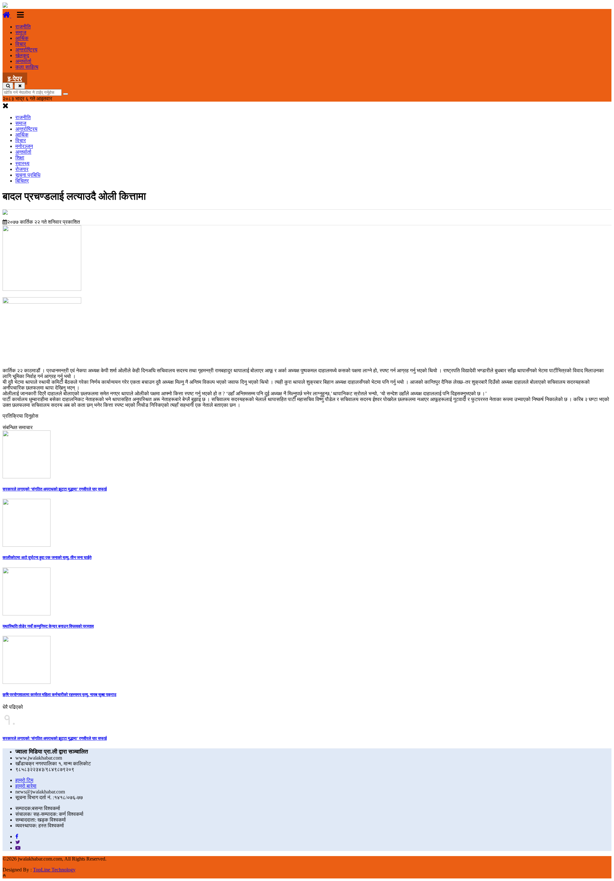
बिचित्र (22, 180)
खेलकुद (22, 55)
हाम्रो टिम (24, 780)
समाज (20, 32)
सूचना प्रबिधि (27, 175)
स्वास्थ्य (22, 163)
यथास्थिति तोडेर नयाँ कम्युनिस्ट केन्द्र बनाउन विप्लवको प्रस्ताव (48, 626)
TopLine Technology (54, 869)
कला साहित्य (26, 67)
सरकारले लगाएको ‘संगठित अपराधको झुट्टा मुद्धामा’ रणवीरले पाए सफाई (55, 489)
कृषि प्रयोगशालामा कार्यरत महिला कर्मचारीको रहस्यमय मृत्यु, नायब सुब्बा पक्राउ (59, 694)
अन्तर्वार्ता (23, 61)
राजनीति (23, 26)
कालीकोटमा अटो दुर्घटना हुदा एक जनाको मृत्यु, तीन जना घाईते (47, 557)
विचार (20, 44)
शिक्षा (19, 157)
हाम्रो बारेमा (25, 786)
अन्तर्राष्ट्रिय (26, 49)
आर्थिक (21, 38)
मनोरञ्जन (24, 146)
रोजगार (21, 169)
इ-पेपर (15, 78)
